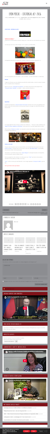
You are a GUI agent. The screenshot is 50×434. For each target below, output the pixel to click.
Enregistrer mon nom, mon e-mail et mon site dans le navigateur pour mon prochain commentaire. (23, 281)
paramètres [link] (4, 432)
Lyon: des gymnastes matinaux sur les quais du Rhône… (19, 247)
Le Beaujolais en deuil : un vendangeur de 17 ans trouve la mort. (17, 417)
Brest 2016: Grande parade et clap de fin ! (41, 247)
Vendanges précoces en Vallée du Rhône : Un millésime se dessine (18, 407)
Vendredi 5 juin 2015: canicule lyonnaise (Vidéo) (8, 247)
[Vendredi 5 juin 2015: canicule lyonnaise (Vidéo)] (8, 240)
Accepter (26, 431)
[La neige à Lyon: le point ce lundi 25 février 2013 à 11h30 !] (30, 240)
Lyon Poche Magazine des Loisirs (34, 17)
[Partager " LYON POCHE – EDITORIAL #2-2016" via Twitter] (18, 204)
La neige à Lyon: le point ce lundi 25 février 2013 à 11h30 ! (30, 248)
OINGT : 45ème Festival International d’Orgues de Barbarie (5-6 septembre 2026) (21, 413)
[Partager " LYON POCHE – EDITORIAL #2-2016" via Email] (23, 204)
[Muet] (44, 319)
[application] (25, 308)
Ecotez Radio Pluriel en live (9, 288)
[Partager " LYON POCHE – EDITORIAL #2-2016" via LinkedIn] (20, 204)
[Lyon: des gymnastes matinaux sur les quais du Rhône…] (19, 240)
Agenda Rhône (24, 17)
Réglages (41, 431)
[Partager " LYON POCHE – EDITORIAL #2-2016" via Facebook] (15, 204)
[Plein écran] (46, 319)
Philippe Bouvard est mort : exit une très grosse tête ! (15, 410)
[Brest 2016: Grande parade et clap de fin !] (41, 240)
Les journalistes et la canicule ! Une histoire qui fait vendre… (17, 420)
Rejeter (33, 431)
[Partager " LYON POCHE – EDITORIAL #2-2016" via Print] (25, 204)
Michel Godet (11, 17)
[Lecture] (4, 319)
